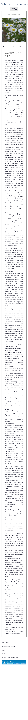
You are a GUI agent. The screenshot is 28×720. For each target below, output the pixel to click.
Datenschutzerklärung (8, 646)
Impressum (5, 642)
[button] (14, 9)
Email (3, 654)
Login (3, 650)
